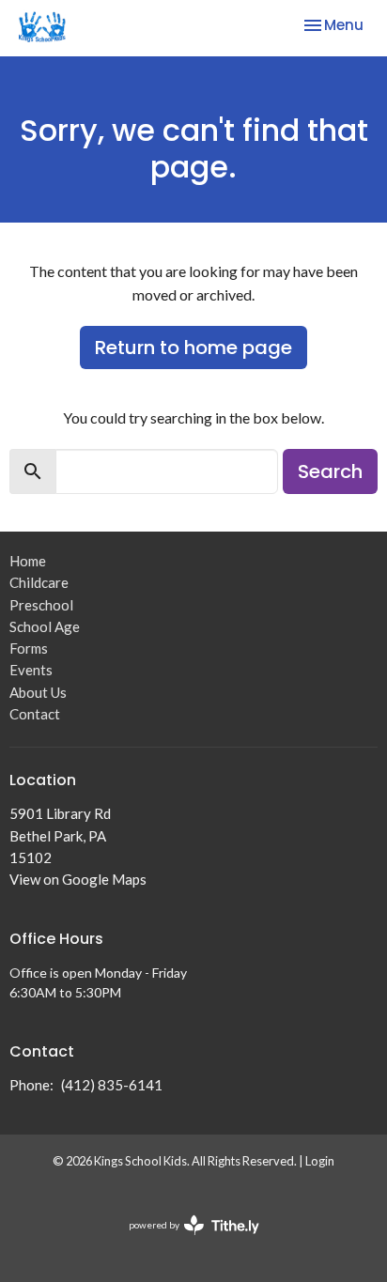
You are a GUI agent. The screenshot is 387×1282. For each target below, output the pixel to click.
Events (31, 669)
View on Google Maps (78, 879)
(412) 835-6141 (112, 1084)
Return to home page (193, 347)
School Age (44, 626)
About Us (38, 692)
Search (330, 471)
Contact (34, 713)
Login (319, 1160)
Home (27, 560)
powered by (184, 1241)
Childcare (39, 582)
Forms (28, 648)
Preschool (41, 604)
